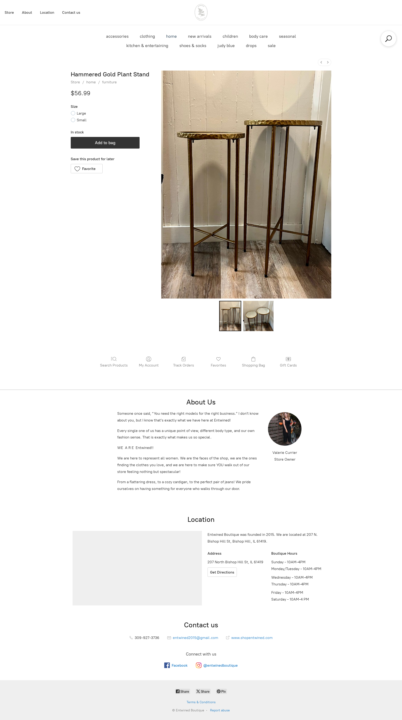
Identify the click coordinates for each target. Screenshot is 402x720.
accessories (117, 36)
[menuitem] (321, 62)
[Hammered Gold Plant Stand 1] (258, 316)
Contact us (71, 12)
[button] (87, 168)
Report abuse (220, 710)
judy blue (226, 45)
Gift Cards (288, 365)
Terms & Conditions (201, 702)
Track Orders (183, 365)
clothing (147, 36)
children (230, 36)
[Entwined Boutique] (201, 12)
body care (258, 36)
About (27, 12)
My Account (149, 365)
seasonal (287, 36)
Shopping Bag (253, 365)
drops (251, 45)
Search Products (114, 365)
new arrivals (199, 36)
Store (9, 12)
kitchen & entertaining (147, 45)
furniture (109, 82)
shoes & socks (192, 45)
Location (47, 12)
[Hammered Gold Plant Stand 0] (230, 316)
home (171, 36)
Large (81, 113)
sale (272, 45)
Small (82, 120)
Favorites (218, 365)
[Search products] (388, 38)
